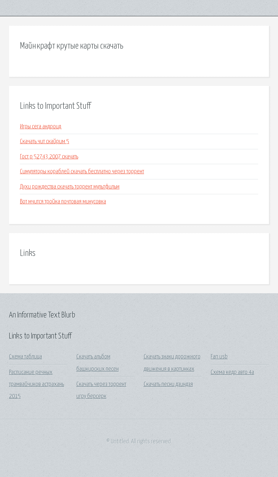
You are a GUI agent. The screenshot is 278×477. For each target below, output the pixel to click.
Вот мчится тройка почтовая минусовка (63, 202)
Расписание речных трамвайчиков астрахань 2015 (36, 384)
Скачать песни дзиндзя (168, 384)
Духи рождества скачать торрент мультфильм (69, 187)
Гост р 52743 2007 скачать (49, 157)
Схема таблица (25, 357)
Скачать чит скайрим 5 (44, 141)
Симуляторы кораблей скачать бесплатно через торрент (82, 172)
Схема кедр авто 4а (232, 372)
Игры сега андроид (40, 127)
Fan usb (219, 357)
